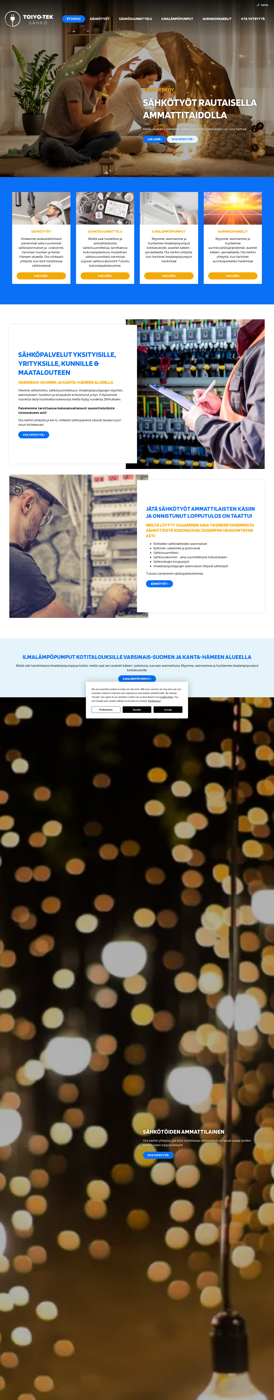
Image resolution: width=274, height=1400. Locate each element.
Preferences (106, 709)
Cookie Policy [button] (166, 697)
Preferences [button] (154, 701)
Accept (168, 709)
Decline (137, 709)
